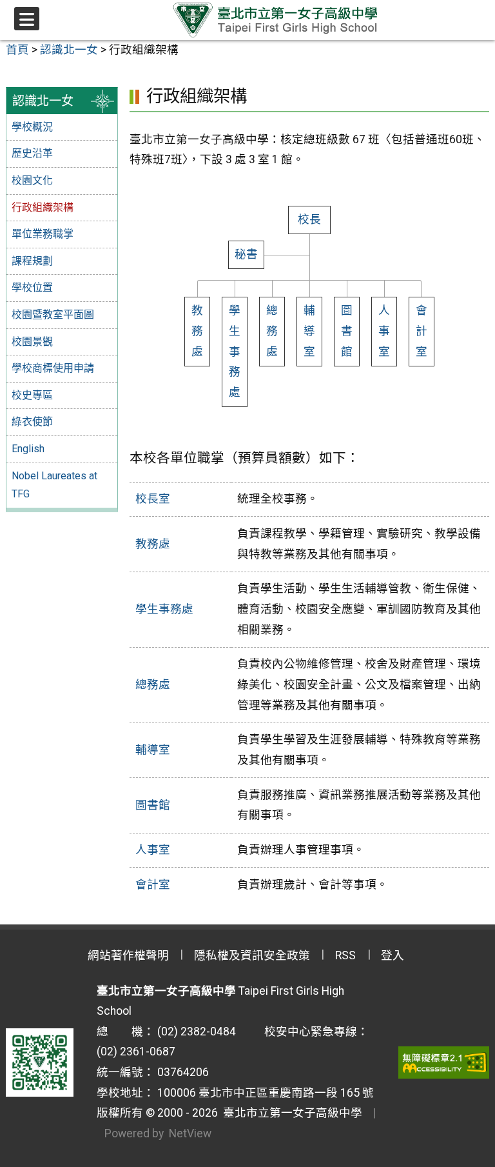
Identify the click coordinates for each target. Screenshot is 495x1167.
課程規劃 (32, 261)
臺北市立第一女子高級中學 (290, 1112)
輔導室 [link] (309, 330)
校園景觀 (32, 341)
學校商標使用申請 (53, 368)
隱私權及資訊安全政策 (252, 955)
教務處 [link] (197, 330)
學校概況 (32, 127)
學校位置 (32, 287)
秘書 (246, 254)
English (28, 449)
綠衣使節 (32, 421)
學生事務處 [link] (234, 351)
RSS (345, 955)
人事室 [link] (384, 330)
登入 (392, 955)
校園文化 (32, 180)
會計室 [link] (421, 330)
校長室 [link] (152, 498)
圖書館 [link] (347, 330)
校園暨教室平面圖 (53, 314)
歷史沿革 (32, 153)
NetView (190, 1133)
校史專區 (32, 395)
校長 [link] (309, 219)
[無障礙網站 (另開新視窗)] (443, 1062)
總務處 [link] (272, 330)
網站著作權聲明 (128, 955)
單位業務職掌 (42, 234)
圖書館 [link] (152, 805)
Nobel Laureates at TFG (54, 485)
